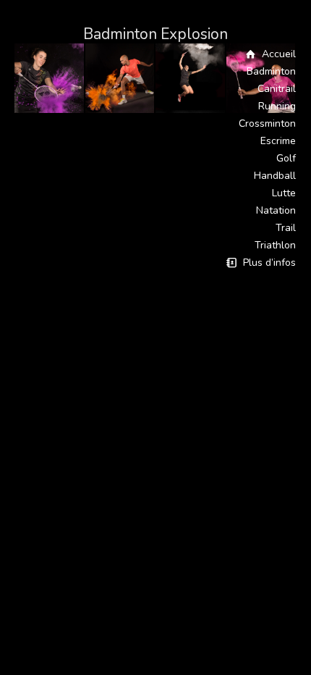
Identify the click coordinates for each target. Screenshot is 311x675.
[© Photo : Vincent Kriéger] (49, 78)
